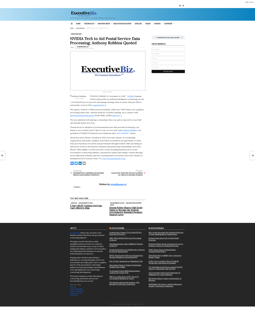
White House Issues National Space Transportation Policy (162, 251)
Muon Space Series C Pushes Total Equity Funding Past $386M (125, 266)
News (112, 205)
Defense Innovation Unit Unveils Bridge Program (164, 239)
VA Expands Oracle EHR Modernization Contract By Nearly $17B (124, 272)
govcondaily (157, 228)
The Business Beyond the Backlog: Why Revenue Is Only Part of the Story (124, 283)
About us (73, 287)
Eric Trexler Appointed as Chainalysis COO (126, 261)
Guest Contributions (77, 291)
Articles (138, 23)
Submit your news (76, 293)
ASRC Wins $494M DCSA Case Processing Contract (125, 239)
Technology (89, 23)
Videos (148, 23)
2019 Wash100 (123, 133)
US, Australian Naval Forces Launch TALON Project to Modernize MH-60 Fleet (165, 268)
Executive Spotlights (122, 23)
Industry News (104, 23)
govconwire (117, 228)
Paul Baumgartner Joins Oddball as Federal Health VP (126, 245)
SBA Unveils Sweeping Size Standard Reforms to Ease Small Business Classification (166, 233)
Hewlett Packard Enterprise (82, 115)
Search (182, 38)
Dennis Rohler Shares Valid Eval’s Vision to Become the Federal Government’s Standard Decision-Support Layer (126, 211)
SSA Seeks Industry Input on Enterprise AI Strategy (165, 279)
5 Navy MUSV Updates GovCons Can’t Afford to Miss (86, 206)
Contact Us (74, 295)
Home (78, 23)
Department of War (86, 203)
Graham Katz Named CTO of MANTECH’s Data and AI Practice (125, 233)
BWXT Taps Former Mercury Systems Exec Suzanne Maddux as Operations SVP (126, 256)
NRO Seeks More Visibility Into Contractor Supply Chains (165, 256)
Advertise (168, 23)
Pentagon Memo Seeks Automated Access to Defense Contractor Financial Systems (166, 245)
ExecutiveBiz (75, 233)
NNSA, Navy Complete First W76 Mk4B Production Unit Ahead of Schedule (164, 262)
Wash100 (157, 23)
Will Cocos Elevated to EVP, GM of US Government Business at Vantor (124, 278)
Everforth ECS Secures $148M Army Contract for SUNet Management (127, 251)
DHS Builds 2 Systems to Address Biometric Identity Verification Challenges (165, 285)
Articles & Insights (76, 289)
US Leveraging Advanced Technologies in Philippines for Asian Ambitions (164, 274)
